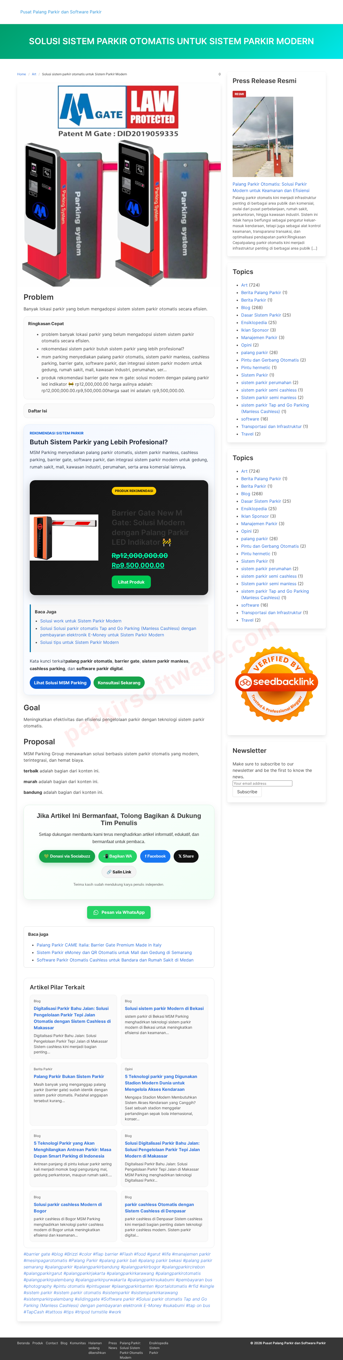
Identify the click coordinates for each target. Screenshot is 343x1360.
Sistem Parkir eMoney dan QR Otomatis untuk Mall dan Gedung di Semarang (114, 952)
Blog (245, 307)
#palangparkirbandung (97, 1266)
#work (115, 1311)
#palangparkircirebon (183, 1266)
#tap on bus (198, 1305)
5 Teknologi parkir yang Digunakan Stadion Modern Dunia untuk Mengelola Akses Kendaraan (161, 1083)
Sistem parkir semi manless (268, 397)
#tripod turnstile (91, 1311)
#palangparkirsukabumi (151, 1279)
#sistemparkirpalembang (48, 1299)
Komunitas (78, 1343)
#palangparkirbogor (141, 1266)
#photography (38, 1286)
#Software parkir (118, 1299)
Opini (246, 345)
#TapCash (34, 1311)
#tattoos (53, 1311)
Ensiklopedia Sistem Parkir (158, 1348)
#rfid (193, 1286)
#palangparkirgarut (43, 1273)
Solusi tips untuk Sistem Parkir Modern (79, 642)
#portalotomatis (171, 1286)
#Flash (126, 1254)
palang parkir (254, 352)
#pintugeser (98, 1286)
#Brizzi (71, 1254)
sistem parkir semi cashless (269, 390)
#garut (154, 1254)
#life (166, 1254)
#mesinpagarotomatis (45, 1260)
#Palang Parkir (83, 1260)
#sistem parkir (38, 1292)
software (250, 419)
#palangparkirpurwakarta (100, 1279)
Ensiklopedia (254, 322)
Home (21, 74)
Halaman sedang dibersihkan (97, 1348)
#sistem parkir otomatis (77, 1292)
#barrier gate (37, 1254)
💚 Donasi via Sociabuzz (67, 856)
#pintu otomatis (69, 1286)
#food (140, 1254)
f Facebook (155, 856)
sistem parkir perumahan (266, 382)
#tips (69, 1311)
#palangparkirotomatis (178, 1273)
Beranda (23, 1343)
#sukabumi (174, 1305)
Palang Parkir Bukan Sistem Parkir (69, 1076)
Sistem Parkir (254, 375)
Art (34, 74)
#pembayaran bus (194, 1279)
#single (207, 1286)
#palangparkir (59, 1266)
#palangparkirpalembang (49, 1279)
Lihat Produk (131, 582)
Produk (37, 1343)
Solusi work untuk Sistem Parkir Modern (80, 620)
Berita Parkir (253, 300)
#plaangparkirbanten (133, 1286)
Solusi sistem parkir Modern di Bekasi (164, 1008)
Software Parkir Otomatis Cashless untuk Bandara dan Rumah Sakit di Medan (115, 960)
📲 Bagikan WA (117, 856)
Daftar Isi (37, 411)
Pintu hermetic (255, 367)
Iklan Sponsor (255, 330)
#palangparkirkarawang (130, 1273)
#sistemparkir (116, 1292)
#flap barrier (105, 1254)
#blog (57, 1254)
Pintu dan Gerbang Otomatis (270, 360)
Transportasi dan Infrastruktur (271, 426)
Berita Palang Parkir (261, 292)
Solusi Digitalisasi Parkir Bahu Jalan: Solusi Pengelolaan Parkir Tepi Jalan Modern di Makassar (162, 1149)
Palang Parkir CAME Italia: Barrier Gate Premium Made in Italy (99, 945)
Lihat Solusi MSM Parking (60, 682)
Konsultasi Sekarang (119, 682)
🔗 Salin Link (119, 871)
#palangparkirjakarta (84, 1273)
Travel (247, 434)
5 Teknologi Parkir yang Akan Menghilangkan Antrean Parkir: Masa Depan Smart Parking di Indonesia (72, 1149)
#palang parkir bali (118, 1260)
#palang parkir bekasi (160, 1260)
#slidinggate (87, 1299)
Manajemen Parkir (259, 337)
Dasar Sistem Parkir (261, 315)
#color (85, 1254)
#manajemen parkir (191, 1254)
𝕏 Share (186, 856)
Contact (52, 1343)
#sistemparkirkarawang (154, 1292)
